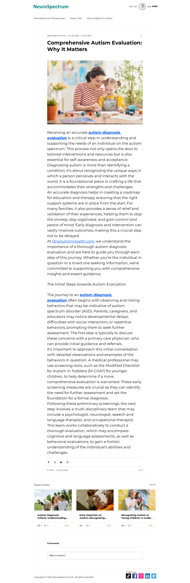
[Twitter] (153, 575)
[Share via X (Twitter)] (55, 462)
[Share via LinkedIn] (61, 462)
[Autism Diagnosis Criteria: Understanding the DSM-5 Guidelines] (53, 500)
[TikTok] (128, 575)
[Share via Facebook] (48, 462)
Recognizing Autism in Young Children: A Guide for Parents (136, 516)
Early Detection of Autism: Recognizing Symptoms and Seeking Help (93, 516)
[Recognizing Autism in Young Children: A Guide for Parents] (137, 500)
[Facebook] (134, 575)
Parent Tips (76, 18)
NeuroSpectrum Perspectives (49, 18)
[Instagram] (141, 575)
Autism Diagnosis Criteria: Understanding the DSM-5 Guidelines (51, 516)
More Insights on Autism (99, 18)
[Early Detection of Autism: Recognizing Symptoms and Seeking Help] (95, 500)
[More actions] (141, 35)
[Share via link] (67, 462)
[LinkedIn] (147, 575)
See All (153, 484)
